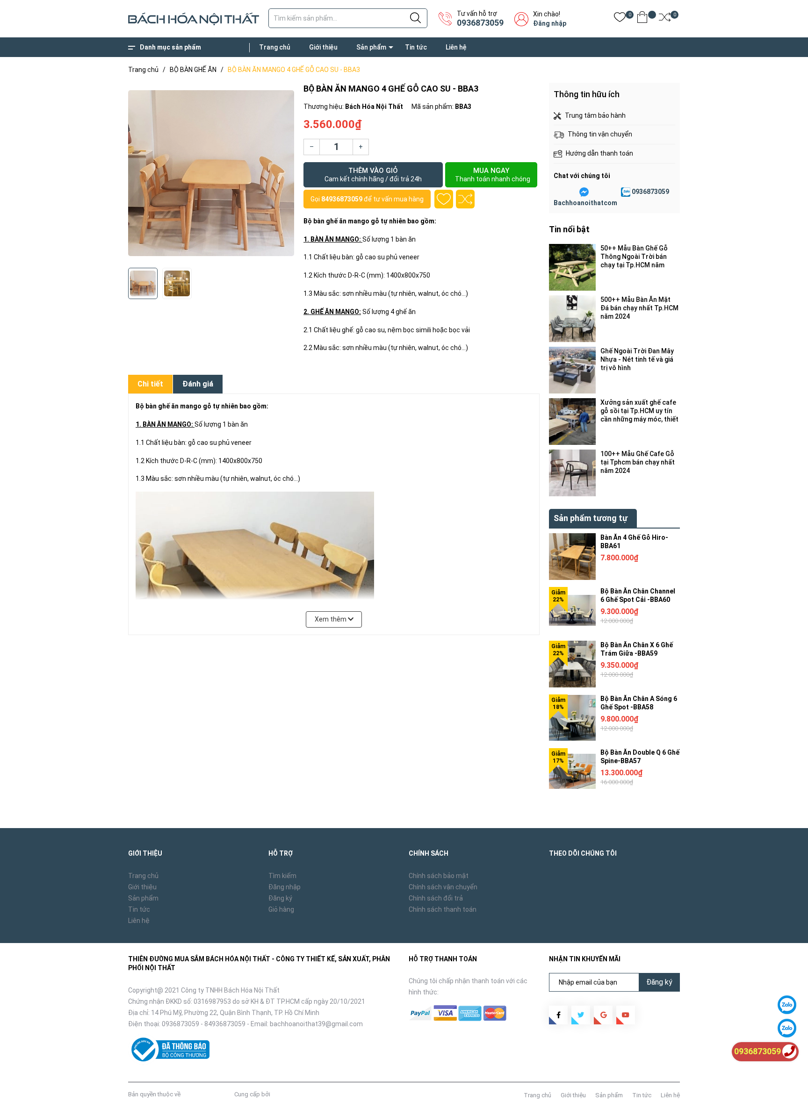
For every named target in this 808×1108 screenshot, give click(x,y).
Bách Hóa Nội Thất (207, 1094)
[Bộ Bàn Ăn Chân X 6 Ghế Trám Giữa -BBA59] (572, 664)
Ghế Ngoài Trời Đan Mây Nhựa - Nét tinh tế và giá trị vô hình (637, 359)
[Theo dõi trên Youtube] (625, 1015)
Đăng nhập (549, 23)
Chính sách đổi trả (436, 898)
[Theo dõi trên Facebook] (558, 1015)
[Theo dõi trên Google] (603, 1015)
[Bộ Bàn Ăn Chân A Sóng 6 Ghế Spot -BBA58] (572, 717)
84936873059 (341, 199)
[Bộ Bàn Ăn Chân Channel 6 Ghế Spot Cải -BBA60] (572, 610)
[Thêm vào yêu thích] (443, 199)
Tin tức (416, 47)
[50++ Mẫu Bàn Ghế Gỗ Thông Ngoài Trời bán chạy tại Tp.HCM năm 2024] (572, 267)
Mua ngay (492, 174)
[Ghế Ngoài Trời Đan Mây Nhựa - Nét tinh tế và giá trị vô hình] (572, 370)
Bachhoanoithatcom (585, 203)
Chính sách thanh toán (442, 909)
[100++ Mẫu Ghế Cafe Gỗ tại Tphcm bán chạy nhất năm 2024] (572, 473)
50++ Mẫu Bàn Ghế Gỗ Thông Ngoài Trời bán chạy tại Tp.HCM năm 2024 (634, 256)
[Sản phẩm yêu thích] (620, 19)
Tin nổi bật (569, 229)
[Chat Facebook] (584, 192)
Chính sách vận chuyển (443, 887)
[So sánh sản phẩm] (665, 19)
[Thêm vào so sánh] (465, 199)
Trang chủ (274, 47)
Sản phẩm (371, 47)
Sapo (279, 1094)
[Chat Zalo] (625, 192)
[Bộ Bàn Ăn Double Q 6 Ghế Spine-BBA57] (572, 771)
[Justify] (415, 18)
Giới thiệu (323, 47)
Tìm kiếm (282, 875)
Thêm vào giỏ (373, 174)
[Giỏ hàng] (642, 19)
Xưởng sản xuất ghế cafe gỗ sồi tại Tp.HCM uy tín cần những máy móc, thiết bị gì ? (639, 411)
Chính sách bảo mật (439, 875)
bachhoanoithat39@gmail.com (316, 1024)
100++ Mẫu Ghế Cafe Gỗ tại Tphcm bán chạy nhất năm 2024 (637, 462)
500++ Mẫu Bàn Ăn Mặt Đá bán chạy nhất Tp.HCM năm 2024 (639, 308)
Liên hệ (456, 47)
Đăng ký (280, 898)
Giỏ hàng (281, 909)
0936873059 (480, 23)
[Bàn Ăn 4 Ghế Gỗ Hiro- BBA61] (572, 556)
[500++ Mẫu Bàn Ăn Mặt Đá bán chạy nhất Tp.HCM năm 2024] (572, 318)
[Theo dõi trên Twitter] (580, 1015)
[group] (211, 173)
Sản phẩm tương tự (591, 518)
